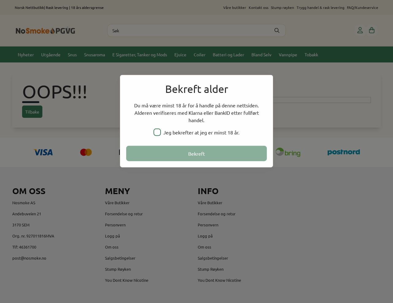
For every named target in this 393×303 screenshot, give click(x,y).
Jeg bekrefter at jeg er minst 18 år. (201, 132)
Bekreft (196, 153)
